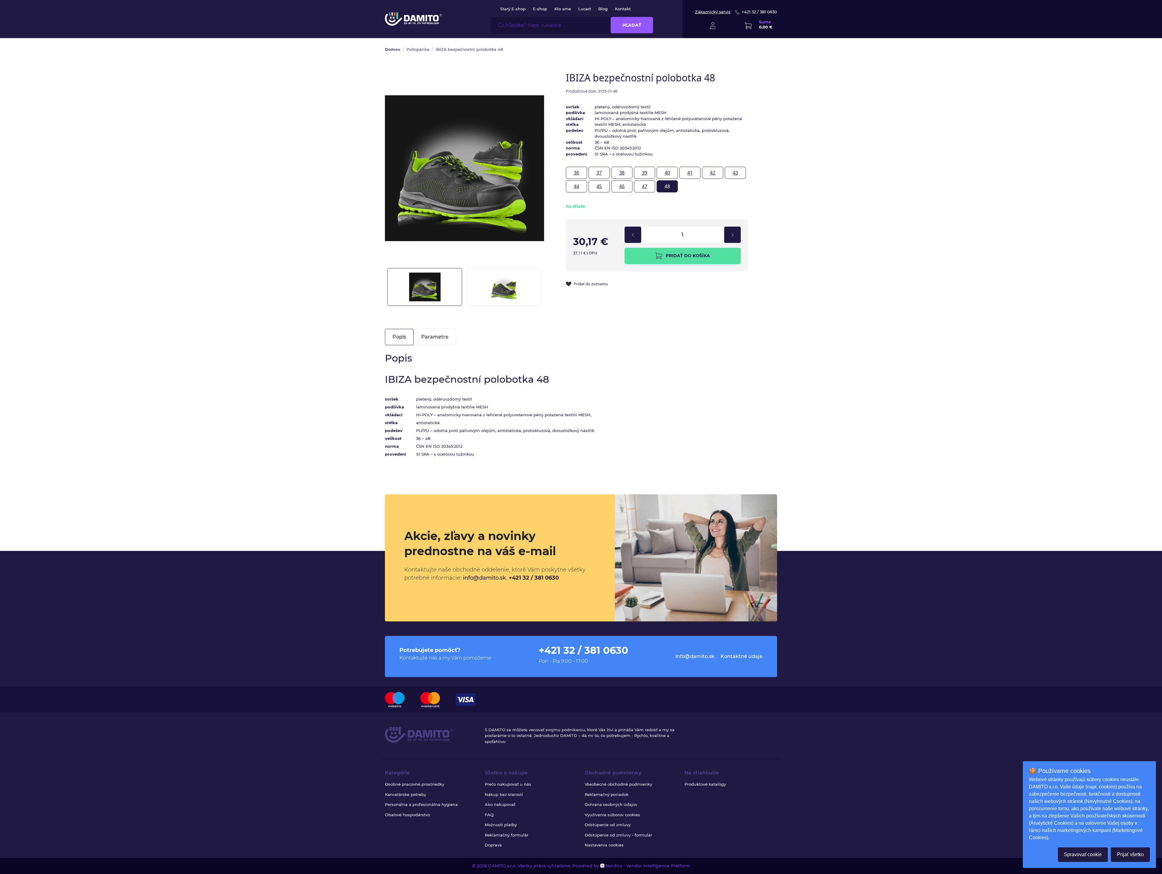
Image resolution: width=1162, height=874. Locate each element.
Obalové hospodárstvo (407, 814)
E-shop (540, 8)
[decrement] (633, 235)
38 (622, 172)
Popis (399, 337)
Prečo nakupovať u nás (508, 784)
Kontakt (623, 8)
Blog (603, 8)
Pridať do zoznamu (591, 283)
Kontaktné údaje (742, 656)
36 (576, 172)
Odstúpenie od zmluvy (608, 824)
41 (690, 172)
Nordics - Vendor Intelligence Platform (647, 866)
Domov (392, 49)
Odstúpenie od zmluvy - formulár (618, 835)
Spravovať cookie (1083, 854)
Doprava (493, 845)
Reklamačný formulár (506, 835)
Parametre (434, 337)
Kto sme (562, 8)
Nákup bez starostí (504, 794)
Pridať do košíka (688, 255)
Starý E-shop (513, 8)
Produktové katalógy (705, 784)
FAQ (489, 814)
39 (644, 172)
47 (644, 186)
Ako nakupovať (500, 804)
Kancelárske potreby (405, 794)
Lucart (584, 8)
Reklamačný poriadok (607, 794)
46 (622, 186)
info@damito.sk (484, 577)
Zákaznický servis (712, 11)
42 (712, 172)
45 (599, 186)
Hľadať (631, 25)
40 (667, 172)
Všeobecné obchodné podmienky (618, 784)
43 (735, 172)
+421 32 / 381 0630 (759, 11)
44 (576, 186)
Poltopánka (417, 49)
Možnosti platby (501, 824)
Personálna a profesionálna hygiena (421, 804)
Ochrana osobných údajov (611, 804)
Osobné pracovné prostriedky (414, 784)
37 (599, 172)
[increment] (732, 235)
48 (667, 186)
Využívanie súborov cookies (612, 814)
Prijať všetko (1130, 854)
